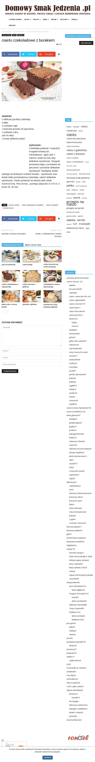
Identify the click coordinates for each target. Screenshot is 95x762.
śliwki (68, 232)
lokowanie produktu (75, 541)
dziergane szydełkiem (78, 709)
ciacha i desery (19, 31)
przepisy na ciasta (73, 212)
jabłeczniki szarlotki (78, 341)
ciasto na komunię (73, 146)
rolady (72, 389)
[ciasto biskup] (32, 256)
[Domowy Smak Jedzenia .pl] (47, 8)
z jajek (72, 519)
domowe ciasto (8, 208)
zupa (87, 228)
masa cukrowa (75, 508)
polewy (72, 515)
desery (73, 319)
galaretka (70, 181)
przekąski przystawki (76, 642)
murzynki (73, 367)
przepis (84, 198)
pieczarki (81, 194)
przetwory (72, 649)
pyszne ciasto (71, 216)
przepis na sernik (75, 208)
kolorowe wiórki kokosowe (80, 493)
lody (74, 322)
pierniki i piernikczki (77, 374)
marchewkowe (75, 348)
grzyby (78, 182)
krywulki (76, 697)
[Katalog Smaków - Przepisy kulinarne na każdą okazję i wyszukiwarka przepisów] (34, 740)
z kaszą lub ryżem (76, 471)
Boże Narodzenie (77, 586)
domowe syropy (76, 553)
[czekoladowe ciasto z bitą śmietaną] (52, 276)
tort (75, 224)
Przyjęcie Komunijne (78, 593)
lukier (71, 504)
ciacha (26, 19)
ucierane (73, 400)
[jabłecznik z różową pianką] (11, 296)
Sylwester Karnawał (78, 605)
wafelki (73, 404)
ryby (71, 460)
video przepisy (73, 683)
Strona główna (15, 19)
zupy (72, 478)
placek (76, 197)
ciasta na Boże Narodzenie (79, 408)
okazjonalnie (73, 582)
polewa (72, 378)
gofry (72, 337)
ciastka (80, 131)
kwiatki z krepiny (76, 712)
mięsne (73, 445)
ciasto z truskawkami (75, 162)
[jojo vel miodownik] (11, 256)
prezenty (73, 716)
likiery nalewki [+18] (78, 567)
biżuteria (73, 694)
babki (72, 285)
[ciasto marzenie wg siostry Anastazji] (52, 256)
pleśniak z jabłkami (30, 304)
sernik (81, 220)
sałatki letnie (75, 660)
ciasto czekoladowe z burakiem (32, 205)
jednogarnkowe (76, 434)
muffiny (73, 363)
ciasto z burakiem (52, 205)
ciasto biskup (27, 265)
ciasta (14, 35)
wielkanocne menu (75, 228)
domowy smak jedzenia (78, 177)
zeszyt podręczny (74, 720)
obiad (45, 19)
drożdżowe (74, 333)
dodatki (73, 330)
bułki (72, 627)
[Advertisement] (32, 108)
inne (71, 489)
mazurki (73, 356)
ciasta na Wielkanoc (76, 411)
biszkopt (76, 127)
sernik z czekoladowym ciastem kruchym (49, 235)
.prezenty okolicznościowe (78, 278)
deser (87, 162)
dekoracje (71, 482)
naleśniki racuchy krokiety (80, 449)
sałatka (71, 220)
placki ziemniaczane (78, 456)
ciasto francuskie (74, 142)
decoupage (74, 701)
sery (69, 664)
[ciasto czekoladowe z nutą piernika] (11, 276)
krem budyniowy (81, 186)
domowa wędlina (74, 530)
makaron (74, 190)
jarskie (72, 430)
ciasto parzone (76, 315)
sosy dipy (71, 675)
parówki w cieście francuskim (14, 234)
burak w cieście (14, 205)
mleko (72, 571)
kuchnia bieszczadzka (76, 538)
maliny (82, 190)
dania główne (73, 415)
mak (68, 190)
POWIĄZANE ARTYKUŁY (12, 245)
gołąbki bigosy (75, 423)
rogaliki (73, 385)
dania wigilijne (78, 590)
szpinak (69, 224)
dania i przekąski (79, 601)
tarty (71, 467)
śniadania (71, 671)
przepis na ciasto (75, 203)
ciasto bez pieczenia (76, 138)
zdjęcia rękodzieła (75, 690)
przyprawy (72, 653)
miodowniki (74, 359)
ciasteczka (72, 130)
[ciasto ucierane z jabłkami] (32, 276)
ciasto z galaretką (77, 150)
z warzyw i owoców (77, 523)
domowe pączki (72, 174)
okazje (74, 19)
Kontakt (12, 25)
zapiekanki (74, 475)
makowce (74, 345)
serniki (73, 393)
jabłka (70, 185)
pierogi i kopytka (76, 452)
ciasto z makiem (73, 158)
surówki (73, 463)
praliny (72, 382)
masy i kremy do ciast (78, 352)
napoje (53, 19)
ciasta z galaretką (77, 300)
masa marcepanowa (78, 512)
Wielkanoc (74, 612)
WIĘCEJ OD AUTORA (33, 245)
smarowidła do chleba (76, 668)
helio (84, 182)
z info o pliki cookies (75, 686)
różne (75, 326)
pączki (80, 216)
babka (69, 127)
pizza (70, 638)
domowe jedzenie (73, 170)
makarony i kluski (77, 441)
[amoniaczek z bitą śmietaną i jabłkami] (52, 296)
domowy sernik (84, 174)
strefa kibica (72, 679)
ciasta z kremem (77, 304)
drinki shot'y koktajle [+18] (80, 556)
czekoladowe (75, 486)
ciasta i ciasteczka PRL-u (80, 296)
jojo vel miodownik (8, 265)
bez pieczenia (75, 289)
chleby (72, 631)
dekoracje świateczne (78, 705)
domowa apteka (74, 527)
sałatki (36, 19)
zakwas (72, 634)
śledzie (73, 645)
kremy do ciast (75, 501)
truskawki (84, 223)
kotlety (73, 437)
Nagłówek (21, 35)
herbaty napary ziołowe (79, 560)
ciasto (71, 134)
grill (69, 534)
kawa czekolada (76, 564)
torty (72, 397)
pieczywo (64, 19)
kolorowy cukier (76, 497)
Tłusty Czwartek (76, 608)
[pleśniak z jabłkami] (32, 296)
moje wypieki (71, 194)
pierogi (69, 198)
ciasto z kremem (76, 154)
